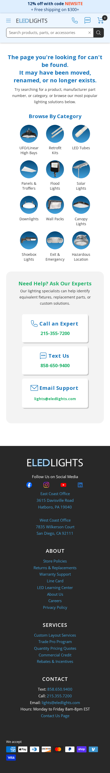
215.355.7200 (59, 695)
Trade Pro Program (55, 641)
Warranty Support (55, 574)
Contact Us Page (55, 715)
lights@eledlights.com (61, 702)
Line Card (55, 580)
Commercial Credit (55, 654)
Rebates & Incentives (55, 661)
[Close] (89, 32)
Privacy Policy (55, 607)
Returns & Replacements (55, 567)
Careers (55, 600)
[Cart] (100, 20)
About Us (55, 594)
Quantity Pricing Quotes (55, 648)
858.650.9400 (59, 689)
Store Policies (55, 561)
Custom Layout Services (55, 635)
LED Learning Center (55, 587)
